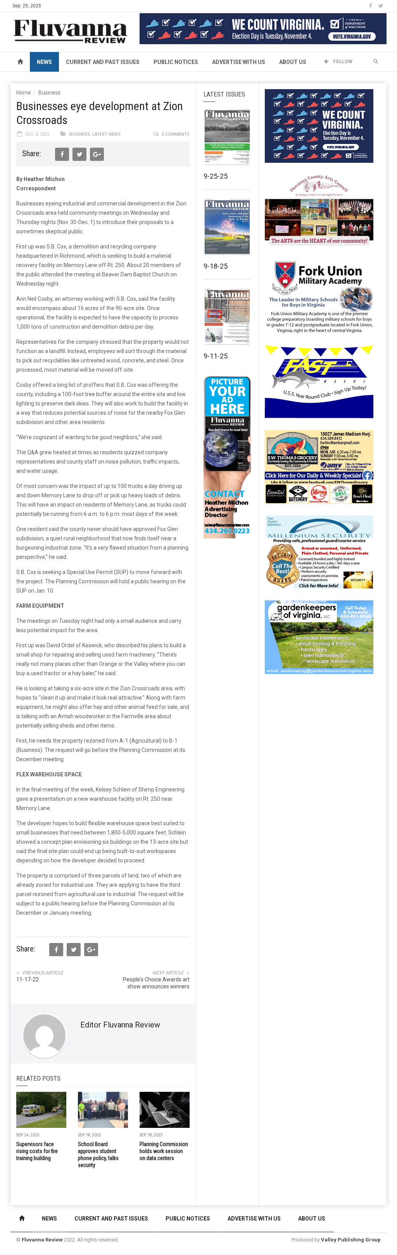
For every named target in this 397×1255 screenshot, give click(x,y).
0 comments (176, 134)
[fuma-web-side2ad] (319, 296)
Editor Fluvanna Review (120, 1025)
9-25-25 (216, 176)
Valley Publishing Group (351, 1240)
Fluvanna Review (42, 1240)
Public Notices (176, 62)
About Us (292, 62)
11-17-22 (27, 979)
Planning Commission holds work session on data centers (164, 1151)
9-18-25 (216, 266)
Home (23, 93)
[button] (376, 61)
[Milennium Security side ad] (319, 551)
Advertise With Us (238, 62)
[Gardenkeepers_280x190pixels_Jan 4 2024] (319, 637)
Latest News (106, 134)
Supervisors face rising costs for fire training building (37, 1151)
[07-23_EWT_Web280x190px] (319, 467)
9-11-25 (216, 356)
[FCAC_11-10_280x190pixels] (319, 211)
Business (49, 93)
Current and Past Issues (103, 62)
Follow (342, 61)
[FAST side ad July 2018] (319, 381)
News (44, 62)
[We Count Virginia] (263, 28)
